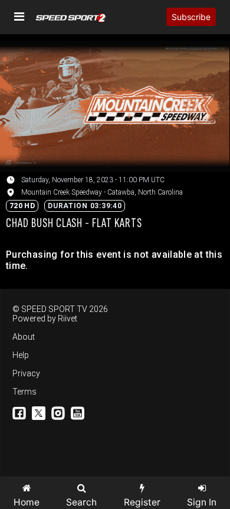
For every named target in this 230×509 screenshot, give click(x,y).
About (23, 336)
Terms (24, 391)
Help (20, 355)
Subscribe (191, 17)
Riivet (67, 318)
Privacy (26, 373)
